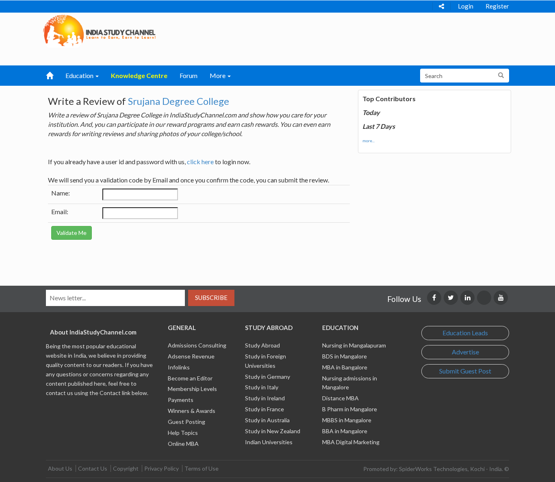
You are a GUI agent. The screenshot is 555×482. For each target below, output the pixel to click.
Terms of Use (201, 468)
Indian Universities (269, 442)
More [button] (218, 75)
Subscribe (211, 297)
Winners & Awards (191, 410)
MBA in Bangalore (344, 367)
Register (497, 6)
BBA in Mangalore (344, 431)
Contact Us (92, 468)
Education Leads (465, 333)
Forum (188, 75)
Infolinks (179, 367)
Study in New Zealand (272, 431)
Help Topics (183, 432)
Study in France (264, 409)
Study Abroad (262, 345)
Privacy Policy (161, 468)
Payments (180, 399)
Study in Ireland (265, 398)
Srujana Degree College (178, 101)
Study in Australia (267, 420)
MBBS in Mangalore (346, 420)
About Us (60, 468)
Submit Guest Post (465, 371)
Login (465, 6)
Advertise (465, 352)
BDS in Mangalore (344, 356)
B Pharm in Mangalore (349, 409)
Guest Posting (186, 421)
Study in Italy (261, 387)
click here (200, 161)
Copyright (126, 468)
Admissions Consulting (197, 345)
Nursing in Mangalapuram (354, 345)
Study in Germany (267, 376)
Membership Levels (192, 388)
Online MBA (183, 443)
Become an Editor (190, 378)
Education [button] (80, 75)
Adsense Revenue (191, 356)
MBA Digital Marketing (350, 442)
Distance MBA (340, 398)
